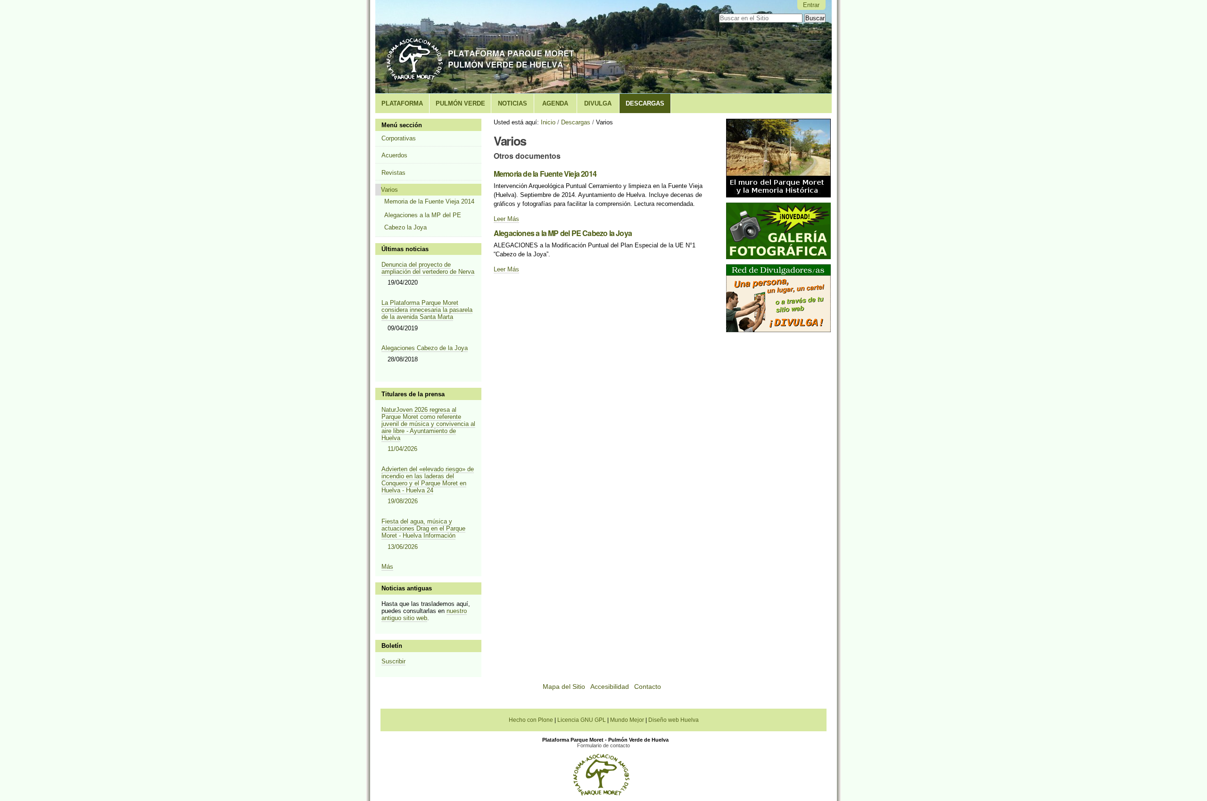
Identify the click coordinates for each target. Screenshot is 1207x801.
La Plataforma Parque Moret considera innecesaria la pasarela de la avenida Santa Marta (426, 309)
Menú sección (401, 125)
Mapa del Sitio (564, 686)
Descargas (645, 103)
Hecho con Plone (531, 720)
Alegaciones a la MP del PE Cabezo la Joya (563, 233)
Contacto (647, 686)
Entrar (811, 4)
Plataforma (402, 103)
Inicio (548, 122)
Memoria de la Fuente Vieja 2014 (545, 173)
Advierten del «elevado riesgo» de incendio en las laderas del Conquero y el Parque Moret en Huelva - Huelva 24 (427, 485)
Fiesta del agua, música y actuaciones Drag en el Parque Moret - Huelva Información (423, 534)
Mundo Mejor (627, 720)
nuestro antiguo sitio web (424, 614)
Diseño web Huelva (673, 720)
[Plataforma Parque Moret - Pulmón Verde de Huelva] (481, 46)
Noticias (512, 103)
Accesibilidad (609, 686)
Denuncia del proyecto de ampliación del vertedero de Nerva (427, 268)
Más (387, 566)
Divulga (598, 103)
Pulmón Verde (460, 103)
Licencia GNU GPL (582, 720)
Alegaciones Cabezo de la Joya (424, 347)
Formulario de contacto (603, 745)
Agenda (555, 103)
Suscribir (393, 661)
